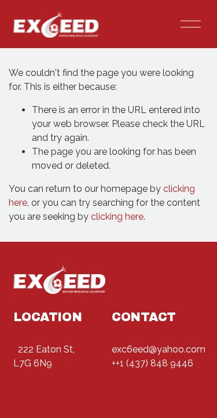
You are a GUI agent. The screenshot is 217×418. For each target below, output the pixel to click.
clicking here (117, 216)
